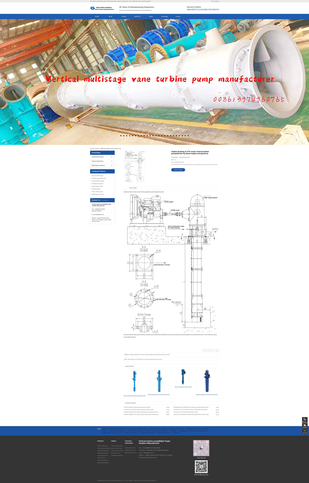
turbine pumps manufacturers (160, 431)
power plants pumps (97, 186)
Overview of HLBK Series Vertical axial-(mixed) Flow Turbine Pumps (191, 414)
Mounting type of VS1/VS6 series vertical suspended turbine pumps (191, 407)
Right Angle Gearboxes (98, 165)
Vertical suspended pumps (99, 178)
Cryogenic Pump (106, 432)
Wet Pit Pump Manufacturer (132, 432)
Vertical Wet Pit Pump (142, 429)
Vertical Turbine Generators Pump (158, 429)
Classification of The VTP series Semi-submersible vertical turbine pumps (193, 409)
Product (124, 16)
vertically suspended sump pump (117, 431)
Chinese (213, 1)
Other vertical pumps (97, 191)
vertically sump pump (97, 183)
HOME (97, 16)
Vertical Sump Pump (97, 161)
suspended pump (183, 431)
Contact (178, 16)
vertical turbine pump (115, 148)
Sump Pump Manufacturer (164, 432)
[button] (120, 135)
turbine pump (175, 432)
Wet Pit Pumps (173, 431)
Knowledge (164, 16)
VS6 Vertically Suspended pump (194, 429)
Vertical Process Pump (118, 432)
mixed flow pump (130, 429)
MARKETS (137, 16)
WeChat (217, 1)
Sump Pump (148, 431)
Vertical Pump (192, 431)
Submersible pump (202, 431)
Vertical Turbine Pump (107, 429)
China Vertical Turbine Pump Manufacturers (145, 480)
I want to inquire (178, 169)
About (110, 16)
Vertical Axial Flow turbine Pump (135, 431)
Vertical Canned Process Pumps (176, 429)
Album (151, 16)
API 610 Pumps (96, 189)
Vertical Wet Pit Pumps (98, 181)
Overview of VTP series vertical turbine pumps (186, 412)
